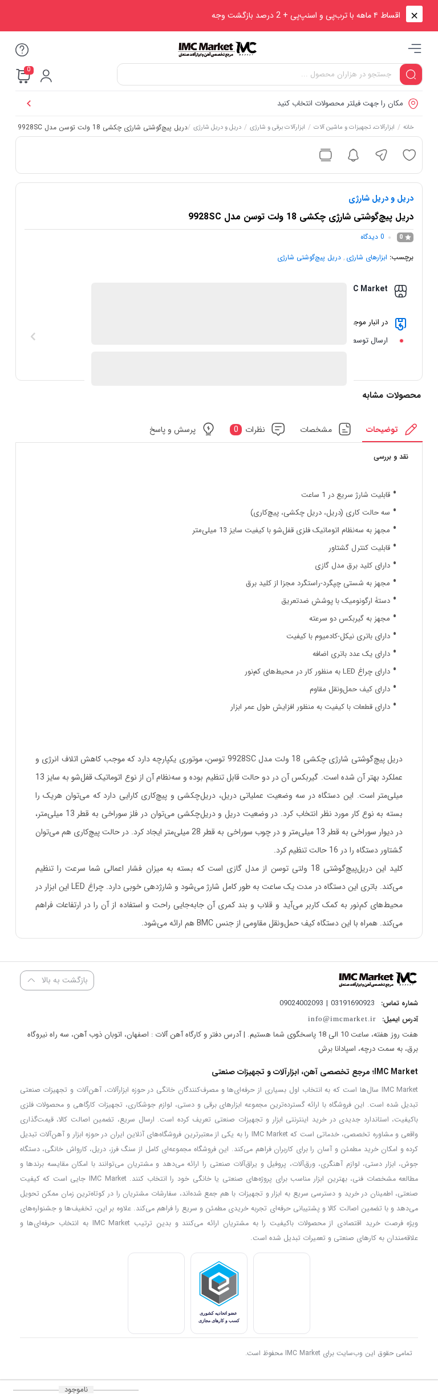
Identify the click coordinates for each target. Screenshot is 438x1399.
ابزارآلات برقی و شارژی (277, 128)
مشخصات (316, 429)
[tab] (392, 432)
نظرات (250, 429)
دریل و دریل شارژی (217, 128)
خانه (408, 128)
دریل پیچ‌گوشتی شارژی (309, 257)
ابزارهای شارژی (366, 257)
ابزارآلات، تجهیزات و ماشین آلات (354, 128)
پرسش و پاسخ (172, 429)
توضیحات (382, 429)
